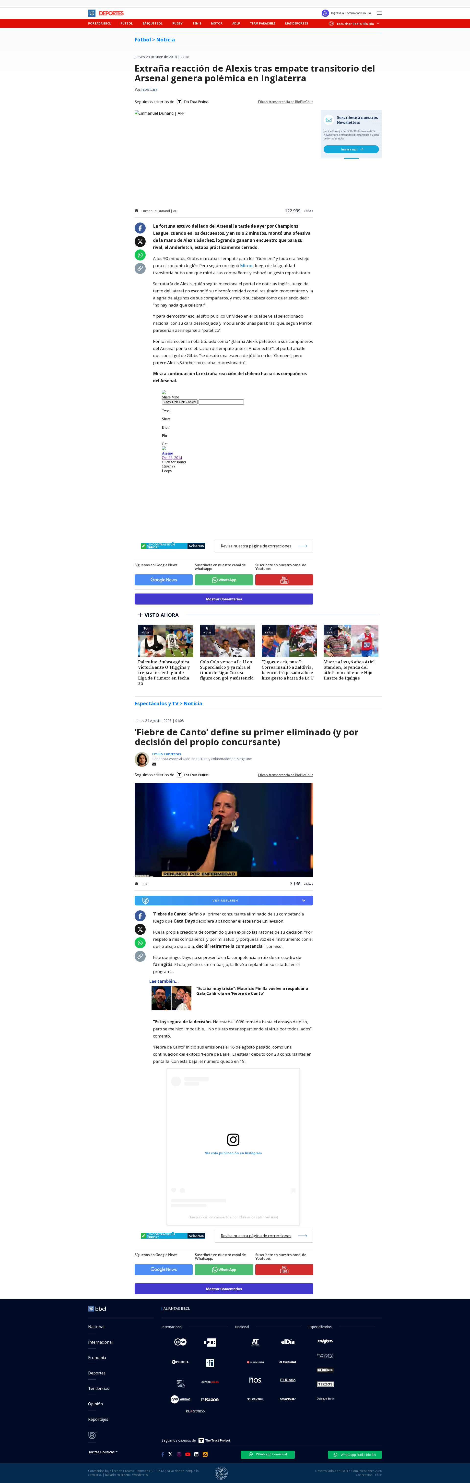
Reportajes (98, 1419)
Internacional (100, 1342)
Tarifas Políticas (101, 1451)
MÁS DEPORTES (296, 23)
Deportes (97, 1373)
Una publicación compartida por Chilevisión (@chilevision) (233, 1217)
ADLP (236, 23)
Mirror (246, 265)
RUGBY (177, 23)
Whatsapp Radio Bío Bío (358, 1454)
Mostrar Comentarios (224, 599)
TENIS (196, 23)
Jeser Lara (149, 90)
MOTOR (217, 23)
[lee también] (173, 998)
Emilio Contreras (166, 754)
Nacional (96, 1326)
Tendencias (98, 1388)
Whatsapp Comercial (271, 1454)
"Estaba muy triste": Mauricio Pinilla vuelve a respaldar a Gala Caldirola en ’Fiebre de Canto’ (252, 991)
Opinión (95, 1404)
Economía (97, 1357)
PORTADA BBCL (99, 23)
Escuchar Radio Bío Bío (355, 24)
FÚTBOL (127, 23)
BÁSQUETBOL (152, 23)
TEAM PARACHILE (262, 23)
